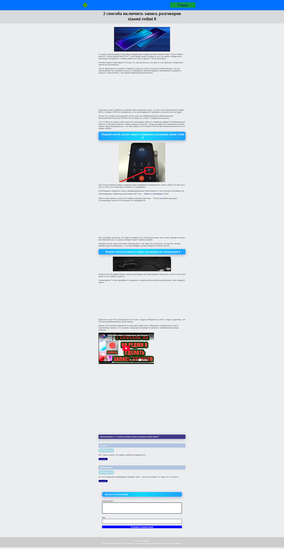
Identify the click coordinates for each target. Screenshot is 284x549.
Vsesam (182, 5)
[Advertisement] (142, 91)
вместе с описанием (153, 194)
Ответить (103, 459)
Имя (103, 517)
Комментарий (108, 501)
